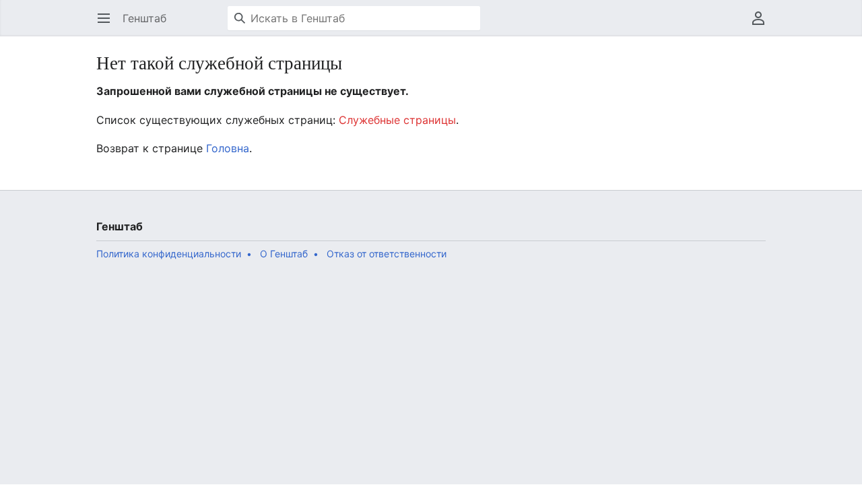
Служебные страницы (397, 120)
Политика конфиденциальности (168, 253)
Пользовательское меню (763, 25)
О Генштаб (284, 253)
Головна (227, 148)
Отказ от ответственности (386, 253)
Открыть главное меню (108, 25)
